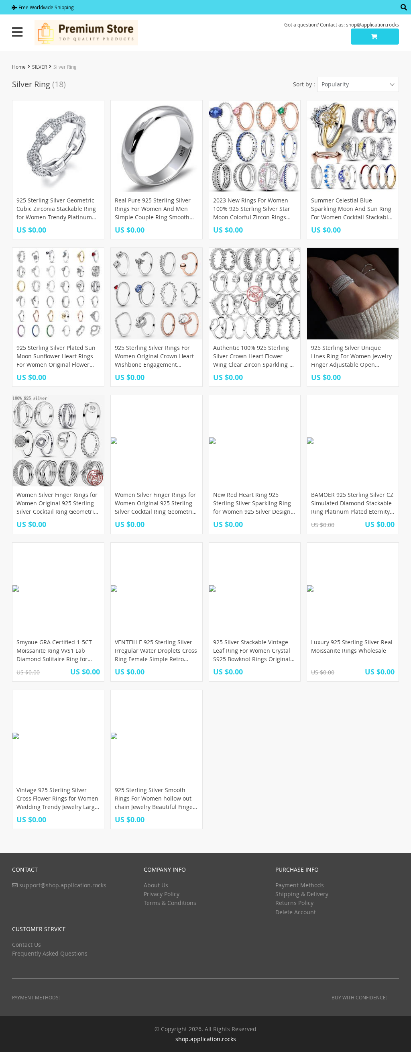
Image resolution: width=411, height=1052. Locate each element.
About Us (156, 885)
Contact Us (26, 944)
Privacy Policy (161, 894)
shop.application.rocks (205, 1039)
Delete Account (295, 912)
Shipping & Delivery (301, 894)
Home (19, 66)
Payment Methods (299, 885)
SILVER (39, 66)
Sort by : (304, 84)
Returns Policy (294, 903)
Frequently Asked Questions (49, 953)
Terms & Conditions (170, 903)
